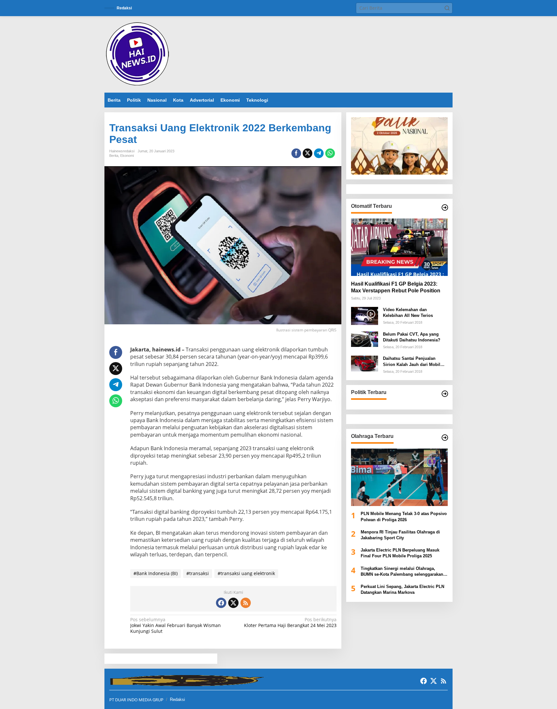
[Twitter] (233, 603)
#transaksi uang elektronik (246, 573)
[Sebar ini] (296, 153)
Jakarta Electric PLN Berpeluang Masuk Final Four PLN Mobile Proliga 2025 (400, 553)
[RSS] (245, 603)
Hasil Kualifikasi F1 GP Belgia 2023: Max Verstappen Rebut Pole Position (395, 287)
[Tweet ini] (307, 153)
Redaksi (177, 699)
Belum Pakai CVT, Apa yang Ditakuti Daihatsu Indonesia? (411, 337)
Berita (113, 155)
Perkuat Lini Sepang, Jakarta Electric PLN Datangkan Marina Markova (402, 589)
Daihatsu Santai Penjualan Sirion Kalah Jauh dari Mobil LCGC (411, 362)
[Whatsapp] (330, 153)
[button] (447, 8)
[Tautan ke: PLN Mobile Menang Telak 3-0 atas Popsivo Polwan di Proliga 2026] (399, 477)
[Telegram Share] (319, 153)
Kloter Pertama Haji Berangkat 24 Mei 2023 (290, 622)
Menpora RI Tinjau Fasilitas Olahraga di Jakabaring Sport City (400, 535)
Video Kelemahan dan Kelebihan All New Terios (408, 312)
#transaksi (197, 573)
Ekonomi (127, 155)
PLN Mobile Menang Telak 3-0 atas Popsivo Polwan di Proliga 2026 (404, 516)
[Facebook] (221, 603)
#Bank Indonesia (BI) (155, 573)
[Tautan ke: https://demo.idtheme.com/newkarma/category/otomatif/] (445, 207)
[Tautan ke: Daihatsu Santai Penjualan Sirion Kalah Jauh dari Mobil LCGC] (364, 363)
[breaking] (138, 54)
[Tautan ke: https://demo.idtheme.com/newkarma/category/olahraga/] (445, 437)
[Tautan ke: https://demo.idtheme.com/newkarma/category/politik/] (445, 394)
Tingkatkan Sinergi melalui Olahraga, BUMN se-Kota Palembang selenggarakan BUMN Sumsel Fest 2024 (402, 571)
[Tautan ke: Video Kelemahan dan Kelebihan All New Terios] (364, 315)
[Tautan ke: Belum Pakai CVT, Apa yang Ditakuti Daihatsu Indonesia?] (364, 339)
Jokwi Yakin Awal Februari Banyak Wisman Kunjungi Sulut (175, 625)
